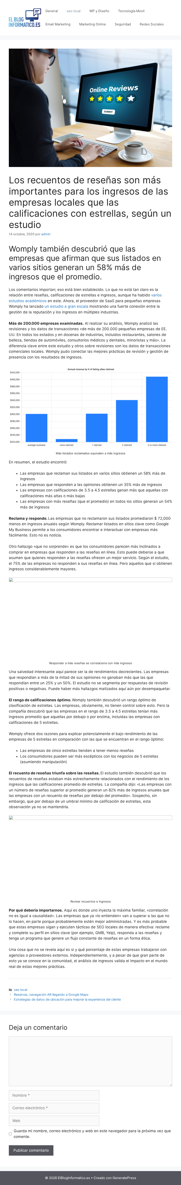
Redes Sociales (152, 24)
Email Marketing (57, 24)
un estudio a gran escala (66, 306)
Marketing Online (92, 24)
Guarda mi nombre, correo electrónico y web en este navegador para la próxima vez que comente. (92, 1134)
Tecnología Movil (131, 11)
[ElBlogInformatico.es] (25, 17)
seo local (74, 11)
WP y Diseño (99, 11)
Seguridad (123, 24)
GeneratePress (124, 1178)
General (51, 11)
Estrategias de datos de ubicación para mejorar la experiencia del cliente (67, 999)
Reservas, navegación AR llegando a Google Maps (51, 994)
